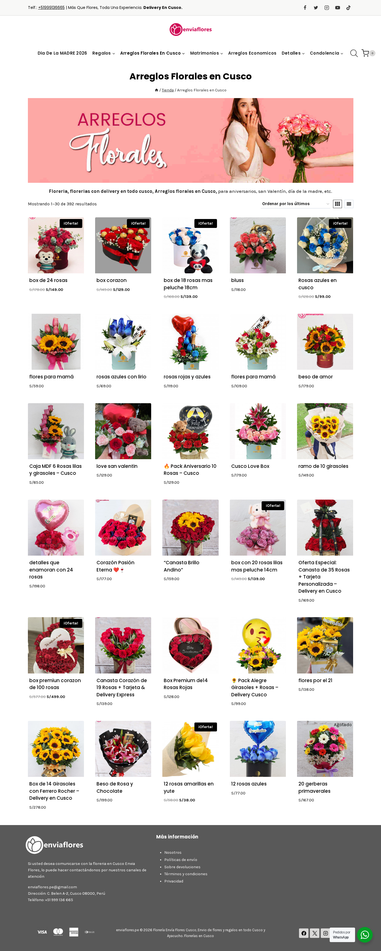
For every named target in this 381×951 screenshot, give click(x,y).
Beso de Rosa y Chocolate (115, 787)
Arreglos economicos (252, 53)
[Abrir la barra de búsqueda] (354, 53)
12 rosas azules (249, 783)
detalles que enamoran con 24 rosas (51, 569)
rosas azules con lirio (121, 376)
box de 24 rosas (48, 280)
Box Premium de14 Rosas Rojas (186, 684)
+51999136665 (51, 7)
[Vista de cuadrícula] (337, 204)
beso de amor (315, 376)
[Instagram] (326, 8)
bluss (237, 280)
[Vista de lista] (348, 204)
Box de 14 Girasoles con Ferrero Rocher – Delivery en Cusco (54, 790)
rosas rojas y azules (187, 376)
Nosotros (173, 852)
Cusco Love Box (250, 466)
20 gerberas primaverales (314, 787)
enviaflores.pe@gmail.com (52, 887)
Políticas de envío (180, 859)
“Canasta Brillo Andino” (181, 566)
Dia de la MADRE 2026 (62, 53)
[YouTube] (337, 8)
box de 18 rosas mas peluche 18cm (188, 284)
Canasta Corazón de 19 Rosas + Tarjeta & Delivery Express (122, 687)
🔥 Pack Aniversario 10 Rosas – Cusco (190, 470)
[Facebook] (305, 8)
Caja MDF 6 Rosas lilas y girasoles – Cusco (55, 470)
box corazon (112, 280)
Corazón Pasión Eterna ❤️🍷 (115, 566)
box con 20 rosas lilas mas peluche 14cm (257, 566)
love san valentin (117, 466)
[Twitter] (315, 8)
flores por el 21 (315, 680)
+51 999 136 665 (59, 900)
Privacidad (173, 881)
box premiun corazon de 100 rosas (55, 684)
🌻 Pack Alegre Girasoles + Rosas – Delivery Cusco (254, 687)
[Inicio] (156, 90)
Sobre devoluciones (182, 867)
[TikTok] (348, 8)
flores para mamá (51, 376)
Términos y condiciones (186, 874)
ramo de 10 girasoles (323, 466)
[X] (314, 933)
